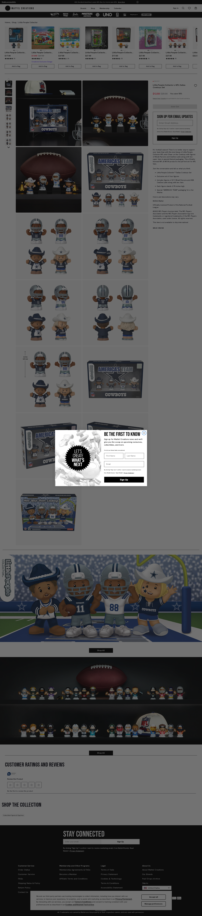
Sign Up (124, 479)
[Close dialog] (144, 433)
